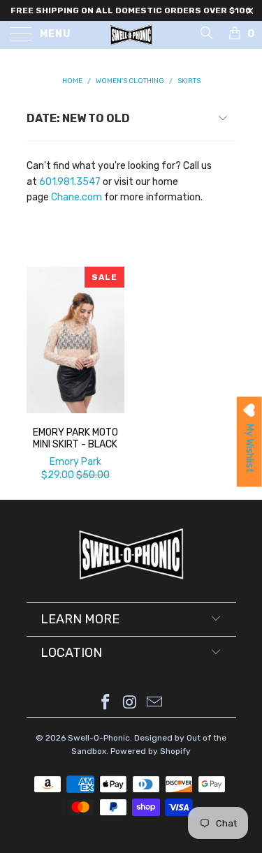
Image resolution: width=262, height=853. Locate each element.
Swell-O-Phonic (99, 738)
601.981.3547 (70, 182)
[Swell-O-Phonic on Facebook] (106, 703)
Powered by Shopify (150, 751)
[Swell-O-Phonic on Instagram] (130, 703)
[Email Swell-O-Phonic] (154, 703)
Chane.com (76, 197)
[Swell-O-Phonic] (131, 35)
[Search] (205, 32)
